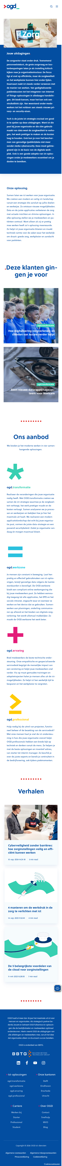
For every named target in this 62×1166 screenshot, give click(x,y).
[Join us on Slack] (27, 1063)
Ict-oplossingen (16, 1074)
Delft (45, 1080)
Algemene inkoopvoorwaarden (43, 1153)
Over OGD (46, 1106)
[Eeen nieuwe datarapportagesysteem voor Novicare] (31, 374)
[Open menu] (56, 6)
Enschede (45, 1090)
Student (16, 1127)
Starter (16, 1117)
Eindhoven (45, 1085)
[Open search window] (51, 6)
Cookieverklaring (40, 1157)
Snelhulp (45, 1117)
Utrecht (45, 1095)
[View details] (18, 1063)
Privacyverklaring (22, 1157)
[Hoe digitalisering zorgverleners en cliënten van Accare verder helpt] (31, 315)
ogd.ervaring (16, 1090)
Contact (45, 1112)
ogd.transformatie (16, 1080)
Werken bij (16, 1112)
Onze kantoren (45, 1074)
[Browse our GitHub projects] (35, 1063)
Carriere (16, 1106)
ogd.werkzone (16, 1085)
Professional (16, 1122)
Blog (45, 1127)
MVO (45, 1122)
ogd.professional (16, 1095)
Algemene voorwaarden (16, 1153)
